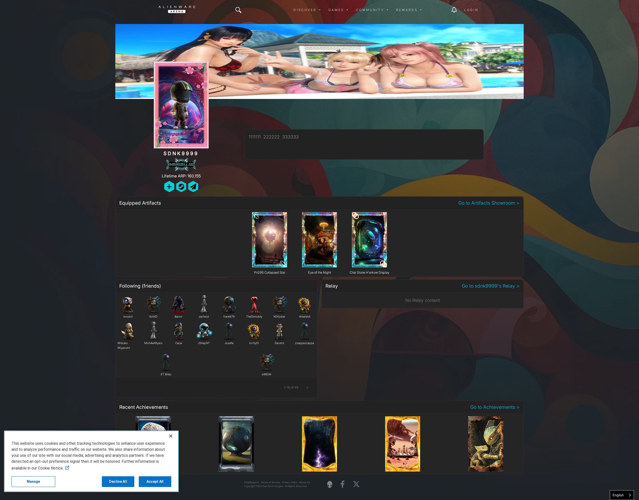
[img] (238, 10)
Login (471, 10)
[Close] (170, 436)
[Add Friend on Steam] (181, 186)
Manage (33, 482)
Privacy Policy (289, 482)
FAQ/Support (251, 482)
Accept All (155, 482)
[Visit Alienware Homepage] (329, 484)
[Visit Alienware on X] (356, 484)
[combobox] (622, 495)
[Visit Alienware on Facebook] (342, 484)
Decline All (118, 482)
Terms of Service (270, 482)
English (618, 495)
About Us (304, 482)
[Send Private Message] (193, 186)
